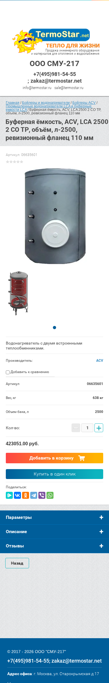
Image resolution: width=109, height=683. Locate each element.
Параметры (19, 517)
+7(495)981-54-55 (54, 74)
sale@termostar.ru (68, 87)
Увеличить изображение (54, 216)
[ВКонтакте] (17, 495)
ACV (99, 361)
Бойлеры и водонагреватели (46, 103)
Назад (17, 563)
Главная (12, 103)
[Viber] (41, 495)
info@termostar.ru (37, 87)
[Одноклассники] (25, 495)
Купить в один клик (55, 474)
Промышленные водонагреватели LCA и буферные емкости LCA (49, 108)
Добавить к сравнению (29, 372)
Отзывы (15, 546)
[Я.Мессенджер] (9, 495)
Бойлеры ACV (84, 103)
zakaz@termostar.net (56, 81)
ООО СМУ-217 (54, 63)
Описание (16, 531)
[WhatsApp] (50, 495)
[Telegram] (33, 495)
